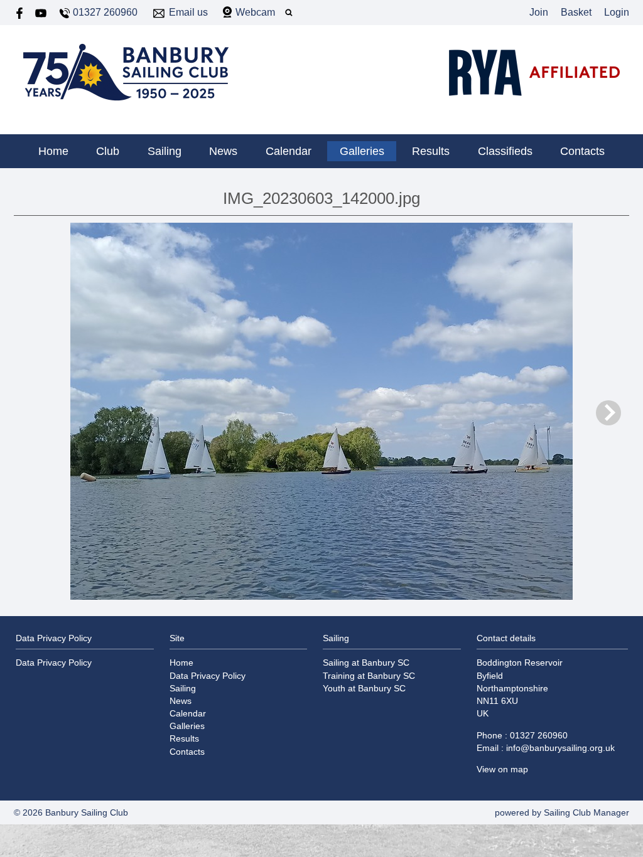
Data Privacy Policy (54, 662)
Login (616, 12)
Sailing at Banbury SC (366, 662)
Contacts (582, 151)
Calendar (288, 151)
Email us (188, 12)
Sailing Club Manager (586, 812)
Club (107, 151)
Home (53, 151)
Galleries (362, 151)
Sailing (164, 151)
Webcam (255, 12)
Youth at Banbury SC (364, 688)
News (223, 151)
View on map (502, 769)
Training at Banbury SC (369, 676)
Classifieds (505, 151)
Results (431, 151)
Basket (576, 12)
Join (538, 12)
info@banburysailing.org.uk (560, 748)
